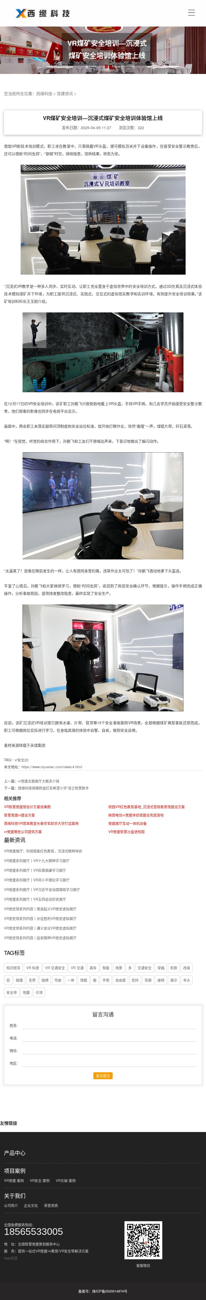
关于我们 (14, 1195)
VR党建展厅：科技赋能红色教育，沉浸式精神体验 (43, 850)
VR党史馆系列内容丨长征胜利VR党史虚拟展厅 (40, 918)
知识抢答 (13, 967)
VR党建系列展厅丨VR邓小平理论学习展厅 (36, 879)
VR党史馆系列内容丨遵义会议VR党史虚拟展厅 (40, 928)
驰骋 (45, 980)
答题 (148, 980)
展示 (173, 980)
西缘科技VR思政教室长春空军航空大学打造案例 (41, 823)
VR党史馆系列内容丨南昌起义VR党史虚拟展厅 (40, 908)
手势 (105, 980)
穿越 (160, 967)
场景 (118, 967)
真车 (93, 967)
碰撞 (19, 980)
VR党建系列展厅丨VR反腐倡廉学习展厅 (35, 870)
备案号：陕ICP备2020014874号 (102, 1291)
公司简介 (11, 1205)
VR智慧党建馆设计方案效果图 (27, 806)
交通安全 (145, 967)
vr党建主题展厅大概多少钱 (38, 780)
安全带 (11, 992)
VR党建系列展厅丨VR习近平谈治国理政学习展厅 (42, 889)
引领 (39, 992)
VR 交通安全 (55, 967)
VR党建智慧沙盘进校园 (126, 831)
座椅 (160, 980)
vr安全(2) (21, 759)
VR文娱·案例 (66, 1180)
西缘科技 (44, 93)
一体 (70, 980)
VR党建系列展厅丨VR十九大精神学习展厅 (36, 860)
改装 (186, 967)
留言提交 (103, 1075)
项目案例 (14, 1170)
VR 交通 (77, 967)
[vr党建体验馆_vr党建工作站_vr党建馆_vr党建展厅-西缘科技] (41, 6)
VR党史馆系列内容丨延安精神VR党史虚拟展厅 (40, 937)
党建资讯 (65, 93)
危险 (135, 980)
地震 (26, 992)
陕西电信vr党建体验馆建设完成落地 (136, 814)
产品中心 (14, 1152)
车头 (186, 980)
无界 (32, 980)
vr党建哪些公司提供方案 (23, 831)
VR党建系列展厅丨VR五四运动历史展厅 (35, 899)
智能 (105, 967)
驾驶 (57, 980)
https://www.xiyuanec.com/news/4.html (51, 766)
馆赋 (83, 980)
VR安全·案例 (40, 1180)
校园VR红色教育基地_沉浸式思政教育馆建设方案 (146, 806)
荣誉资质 (51, 1205)
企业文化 (31, 1205)
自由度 (120, 980)
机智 (173, 967)
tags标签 (11, 1257)
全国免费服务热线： (33, 1228)
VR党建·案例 (14, 1180)
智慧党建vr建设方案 (19, 814)
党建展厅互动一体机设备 (127, 823)
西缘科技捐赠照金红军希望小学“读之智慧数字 (53, 787)
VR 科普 (32, 967)
